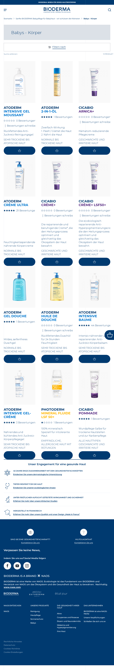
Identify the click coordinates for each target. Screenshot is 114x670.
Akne (59, 613)
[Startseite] (57, 10)
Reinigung (35, 611)
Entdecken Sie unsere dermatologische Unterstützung (37, 474)
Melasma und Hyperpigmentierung (66, 626)
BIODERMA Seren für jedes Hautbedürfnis (57, 2)
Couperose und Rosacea (68, 617)
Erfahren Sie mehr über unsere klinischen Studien (35, 501)
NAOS (6, 611)
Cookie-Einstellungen (13, 652)
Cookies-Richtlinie (12, 648)
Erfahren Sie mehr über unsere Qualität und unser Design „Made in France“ (46, 514)
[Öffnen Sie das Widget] (109, 335)
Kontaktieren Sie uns (30, 543)
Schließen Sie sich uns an (95, 621)
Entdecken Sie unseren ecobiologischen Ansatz (34, 488)
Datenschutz (9, 645)
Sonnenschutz (36, 619)
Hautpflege (35, 615)
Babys (33, 623)
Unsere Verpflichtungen (94, 617)
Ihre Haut (61, 631)
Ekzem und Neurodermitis (69, 621)
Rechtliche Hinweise (13, 641)
